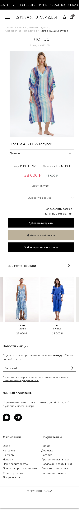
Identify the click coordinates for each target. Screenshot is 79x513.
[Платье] (22, 299)
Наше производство (15, 463)
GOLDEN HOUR (62, 166)
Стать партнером (13, 473)
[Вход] (64, 17)
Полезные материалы (54, 468)
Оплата (45, 445)
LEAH (21, 325)
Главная (9, 27)
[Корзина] (71, 17)
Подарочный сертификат (56, 463)
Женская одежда (39, 27)
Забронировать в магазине (41, 247)
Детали (15, 153)
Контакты (8, 454)
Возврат (46, 454)
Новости (8, 459)
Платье (22, 328)
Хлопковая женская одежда (21, 30)
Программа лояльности (55, 459)
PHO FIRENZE (28, 166)
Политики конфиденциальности (21, 380)
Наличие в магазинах (58, 213)
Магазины (9, 450)
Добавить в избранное (41, 235)
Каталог (21, 27)
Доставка (47, 450)
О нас (6, 445)
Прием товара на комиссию (20, 468)
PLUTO (57, 325)
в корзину (41, 223)
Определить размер (59, 209)
